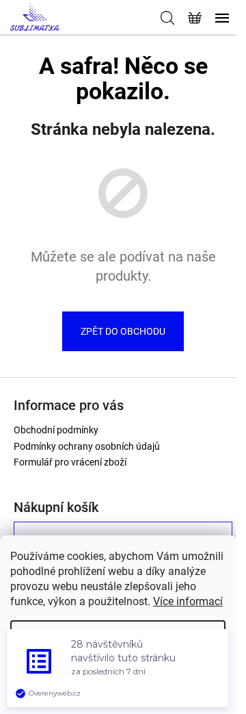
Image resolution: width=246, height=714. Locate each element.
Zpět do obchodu (123, 331)
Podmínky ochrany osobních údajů (87, 446)
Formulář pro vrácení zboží (70, 462)
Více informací (188, 601)
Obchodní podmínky (56, 429)
